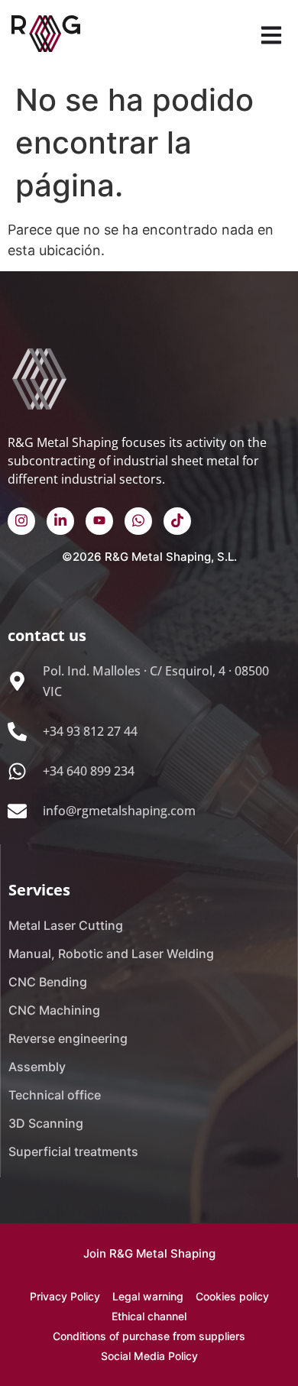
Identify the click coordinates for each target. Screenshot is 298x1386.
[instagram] (21, 521)
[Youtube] (99, 521)
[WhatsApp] (138, 521)
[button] (270, 36)
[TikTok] (177, 521)
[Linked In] (60, 521)
